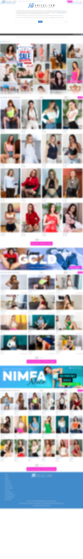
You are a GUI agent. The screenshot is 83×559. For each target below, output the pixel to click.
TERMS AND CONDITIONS (61, 12)
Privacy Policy (53, 17)
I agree (40, 21)
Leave (66, 21)
